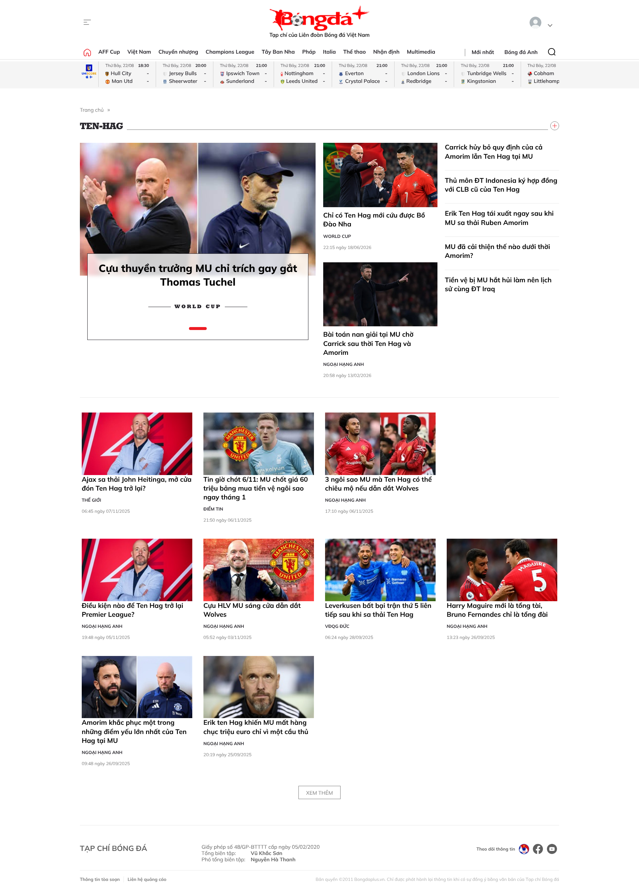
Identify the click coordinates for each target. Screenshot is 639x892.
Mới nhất (483, 52)
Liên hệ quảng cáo (147, 879)
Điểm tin (213, 509)
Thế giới (91, 500)
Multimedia (421, 51)
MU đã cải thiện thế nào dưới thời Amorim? (497, 251)
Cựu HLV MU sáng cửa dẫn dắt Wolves (252, 610)
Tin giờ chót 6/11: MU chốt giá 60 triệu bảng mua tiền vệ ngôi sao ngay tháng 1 (255, 488)
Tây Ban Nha (278, 51)
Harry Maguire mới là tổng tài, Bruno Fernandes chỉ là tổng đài (497, 610)
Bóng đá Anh (521, 52)
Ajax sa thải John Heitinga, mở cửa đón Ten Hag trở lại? (137, 483)
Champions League (230, 51)
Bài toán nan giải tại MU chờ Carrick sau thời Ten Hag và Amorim (368, 343)
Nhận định (386, 51)
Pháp (308, 51)
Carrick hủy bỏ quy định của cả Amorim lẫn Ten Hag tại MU (493, 151)
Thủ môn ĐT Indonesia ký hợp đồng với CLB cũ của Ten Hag (501, 184)
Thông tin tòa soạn (100, 879)
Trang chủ (92, 110)
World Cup (198, 307)
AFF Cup (109, 51)
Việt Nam (139, 51)
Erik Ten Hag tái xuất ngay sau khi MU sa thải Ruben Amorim (499, 217)
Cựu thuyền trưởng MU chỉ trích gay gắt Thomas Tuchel (198, 275)
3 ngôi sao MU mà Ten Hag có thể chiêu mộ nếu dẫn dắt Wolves (378, 483)
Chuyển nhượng (179, 51)
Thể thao (354, 51)
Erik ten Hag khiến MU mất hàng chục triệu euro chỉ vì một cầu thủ (255, 727)
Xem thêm (319, 793)
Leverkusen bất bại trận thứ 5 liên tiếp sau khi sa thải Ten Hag (378, 610)
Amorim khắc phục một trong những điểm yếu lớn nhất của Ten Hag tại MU (134, 731)
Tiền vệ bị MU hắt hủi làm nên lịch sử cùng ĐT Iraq (498, 284)
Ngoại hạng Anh (343, 364)
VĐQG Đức (337, 626)
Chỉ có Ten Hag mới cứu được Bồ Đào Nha (374, 219)
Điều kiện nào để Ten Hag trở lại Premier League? (132, 610)
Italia (329, 51)
